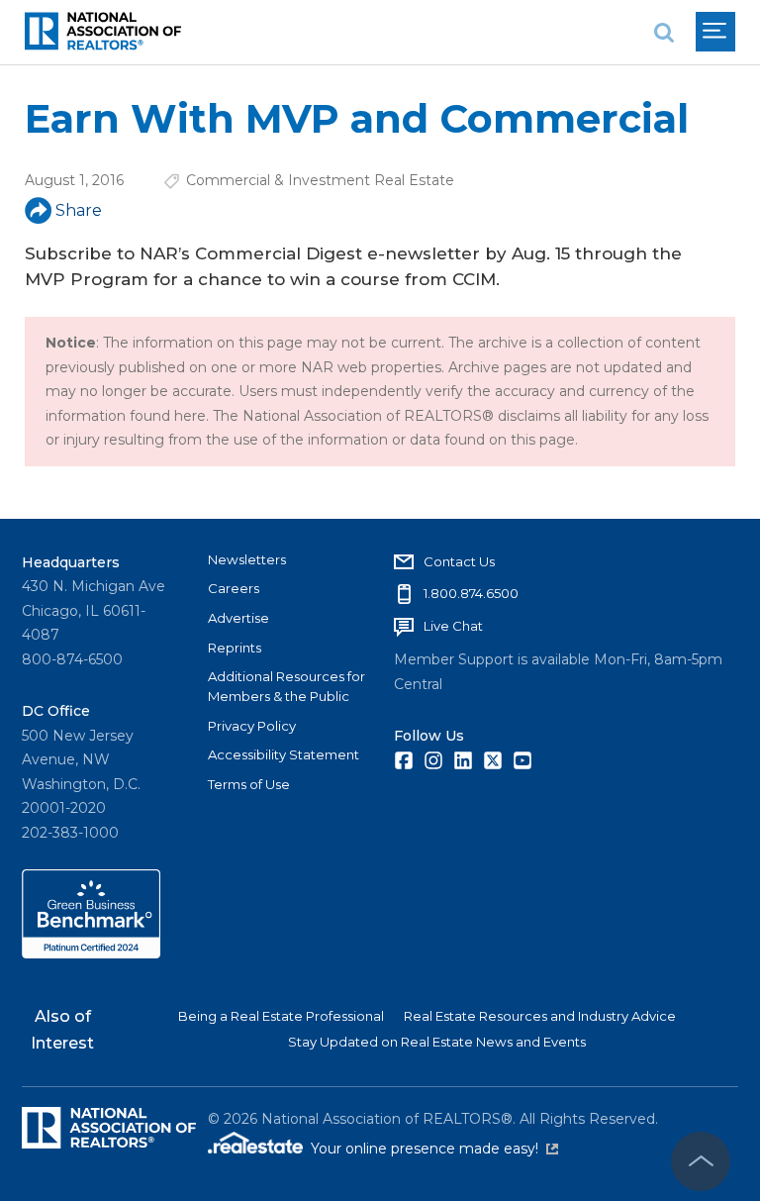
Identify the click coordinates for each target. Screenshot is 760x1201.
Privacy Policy (252, 726)
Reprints (234, 647)
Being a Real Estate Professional (281, 1016)
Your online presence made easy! (434, 1148)
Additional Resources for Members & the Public (286, 686)
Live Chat (453, 626)
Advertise (238, 618)
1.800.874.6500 (471, 593)
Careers (233, 588)
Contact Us (459, 561)
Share (78, 210)
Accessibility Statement (283, 754)
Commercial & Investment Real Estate (320, 180)
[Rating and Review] (91, 953)
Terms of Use (249, 784)
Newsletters (247, 559)
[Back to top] (700, 1161)
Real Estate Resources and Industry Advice (540, 1016)
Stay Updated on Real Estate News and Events (437, 1042)
